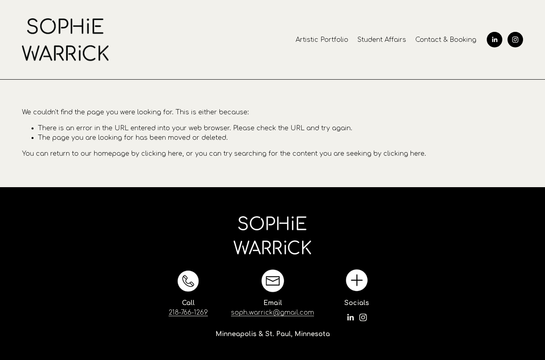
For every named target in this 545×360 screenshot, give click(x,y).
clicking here (161, 153)
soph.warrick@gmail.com (272, 312)
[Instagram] (515, 39)
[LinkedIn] (494, 39)
